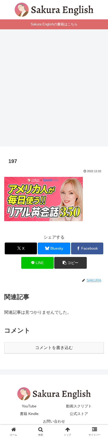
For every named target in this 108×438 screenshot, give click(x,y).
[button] (70, 263)
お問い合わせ (54, 421)
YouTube (29, 406)
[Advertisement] (54, 89)
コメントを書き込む (54, 347)
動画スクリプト (79, 406)
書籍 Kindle (29, 414)
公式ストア (79, 414)
